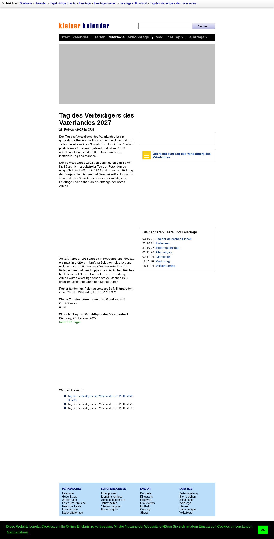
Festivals (146, 499)
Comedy (145, 509)
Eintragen (198, 37)
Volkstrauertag (165, 265)
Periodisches (72, 488)
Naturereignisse (113, 488)
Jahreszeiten (109, 503)
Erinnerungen (187, 509)
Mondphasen (109, 493)
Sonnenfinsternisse (113, 499)
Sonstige (185, 488)
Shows (144, 512)
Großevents (147, 503)
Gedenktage (69, 496)
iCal (170, 37)
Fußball (144, 506)
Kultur (145, 488)
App (179, 37)
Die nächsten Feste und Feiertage (169, 232)
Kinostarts (146, 496)
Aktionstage (138, 37)
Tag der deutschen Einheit (173, 238)
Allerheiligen (164, 252)
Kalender (40, 3)
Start (65, 37)
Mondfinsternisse (111, 496)
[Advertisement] (137, 74)
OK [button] (263, 530)
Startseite (26, 3)
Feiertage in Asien (105, 3)
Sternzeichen (187, 496)
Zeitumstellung (188, 493)
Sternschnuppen (111, 506)
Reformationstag (167, 247)
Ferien (100, 37)
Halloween (163, 243)
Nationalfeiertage (72, 512)
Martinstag (163, 261)
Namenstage (70, 509)
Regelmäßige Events (63, 3)
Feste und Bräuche (74, 503)
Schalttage (186, 499)
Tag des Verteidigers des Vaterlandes (173, 3)
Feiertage (85, 3)
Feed (160, 37)
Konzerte (145, 493)
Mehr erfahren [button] (17, 532)
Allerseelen (163, 256)
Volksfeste (185, 512)
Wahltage (185, 503)
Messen (184, 506)
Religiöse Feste (71, 506)
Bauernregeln (109, 509)
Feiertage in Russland (133, 3)
